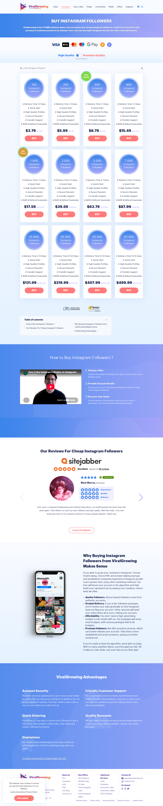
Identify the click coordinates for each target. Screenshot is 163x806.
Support (129, 7)
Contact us (66, 794)
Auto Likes (78, 7)
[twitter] (128, 789)
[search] (142, 7)
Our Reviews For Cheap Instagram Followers (44, 328)
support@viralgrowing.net (133, 778)
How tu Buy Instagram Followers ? (40, 324)
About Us (66, 775)
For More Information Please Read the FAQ (44, 758)
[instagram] (122, 789)
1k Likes (81, 784)
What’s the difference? (81, 58)
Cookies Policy (138, 800)
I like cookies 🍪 (24, 798)
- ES (49, 798)
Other (119, 7)
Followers (65, 7)
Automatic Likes (107, 787)
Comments (100, 7)
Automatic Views (107, 791)
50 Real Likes (83, 781)
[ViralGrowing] (34, 7)
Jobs (64, 784)
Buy (34, 138)
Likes (55, 7)
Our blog (66, 791)
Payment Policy (81, 800)
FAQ (64, 787)
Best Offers (83, 775)
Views (89, 7)
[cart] (138, 7)
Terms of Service (123, 800)
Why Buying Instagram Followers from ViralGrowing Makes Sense (91, 325)
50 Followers (83, 778)
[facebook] (125, 789)
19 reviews (104, 469)
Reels (111, 7)
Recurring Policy (109, 800)
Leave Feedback (81, 530)
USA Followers (106, 794)
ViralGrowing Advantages (85, 331)
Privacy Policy (95, 800)
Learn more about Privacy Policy (24, 792)
